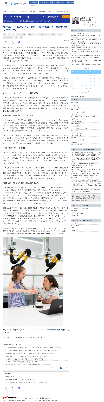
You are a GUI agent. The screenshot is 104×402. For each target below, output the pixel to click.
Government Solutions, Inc (31, 50)
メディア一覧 (6, 400)
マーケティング (8, 37)
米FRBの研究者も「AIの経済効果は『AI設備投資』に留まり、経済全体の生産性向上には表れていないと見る (86, 159)
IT (9, 34)
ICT (5, 34)
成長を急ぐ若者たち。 (78, 167)
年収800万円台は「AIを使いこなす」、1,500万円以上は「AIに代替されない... (30, 353)
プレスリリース (76, 223)
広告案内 (18, 400)
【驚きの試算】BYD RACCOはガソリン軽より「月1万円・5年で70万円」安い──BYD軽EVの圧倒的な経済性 (86, 185)
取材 (16, 37)
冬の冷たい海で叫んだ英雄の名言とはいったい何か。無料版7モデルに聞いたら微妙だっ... (33, 347)
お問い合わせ (76, 215)
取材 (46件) (75, 130)
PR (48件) (74, 142)
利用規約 (74, 211)
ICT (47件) (75, 102)
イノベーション (21, 34)
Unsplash (8, 332)
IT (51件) (74, 137)
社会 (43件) (75, 109)
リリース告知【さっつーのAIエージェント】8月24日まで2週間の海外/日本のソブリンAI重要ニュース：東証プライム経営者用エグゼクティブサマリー (86, 154)
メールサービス (76, 225)
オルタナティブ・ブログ (9, 11)
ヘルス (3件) (75, 126)
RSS (67, 16)
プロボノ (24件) (76, 133)
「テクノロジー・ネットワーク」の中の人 (26, 11)
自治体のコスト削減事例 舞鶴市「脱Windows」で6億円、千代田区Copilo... (29, 359)
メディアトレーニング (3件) (79, 128)
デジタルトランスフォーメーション (46, 34)
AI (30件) (74, 114)
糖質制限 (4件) (76, 123)
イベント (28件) (76, 121)
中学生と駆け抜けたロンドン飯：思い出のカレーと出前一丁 (22, 379)
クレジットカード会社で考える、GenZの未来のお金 (86, 64)
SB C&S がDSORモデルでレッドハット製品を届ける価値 (28, 364)
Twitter (74, 230)
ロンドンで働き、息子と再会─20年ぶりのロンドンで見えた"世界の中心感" (26, 382)
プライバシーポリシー (78, 213)
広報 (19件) (75, 105)
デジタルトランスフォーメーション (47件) (83, 116)
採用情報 (54, 400)
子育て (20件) (75, 107)
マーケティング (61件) (78, 140)
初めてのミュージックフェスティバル (82, 177)
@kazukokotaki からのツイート (78, 96)
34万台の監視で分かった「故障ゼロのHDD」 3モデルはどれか (26, 356)
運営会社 (48, 400)
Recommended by (55, 367)
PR (13, 34)
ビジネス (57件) (76, 135)
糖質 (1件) (75, 119)
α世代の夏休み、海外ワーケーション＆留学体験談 (86, 58)
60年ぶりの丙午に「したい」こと (15, 376)
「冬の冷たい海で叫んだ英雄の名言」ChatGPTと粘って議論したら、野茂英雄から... (32, 350)
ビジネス (60, 34)
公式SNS (13, 400)
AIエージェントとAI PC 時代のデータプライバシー (86, 55)
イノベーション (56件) (78, 112)
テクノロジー (31, 34)
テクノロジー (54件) (77, 144)
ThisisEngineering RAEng (60, 330)
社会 (21, 37)
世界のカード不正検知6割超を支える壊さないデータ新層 (28, 362)
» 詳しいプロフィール (94, 26)
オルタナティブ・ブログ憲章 (80, 208)
